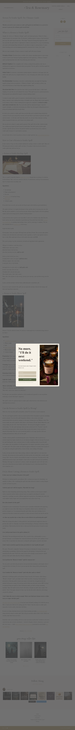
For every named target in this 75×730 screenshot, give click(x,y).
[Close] (57, 345)
